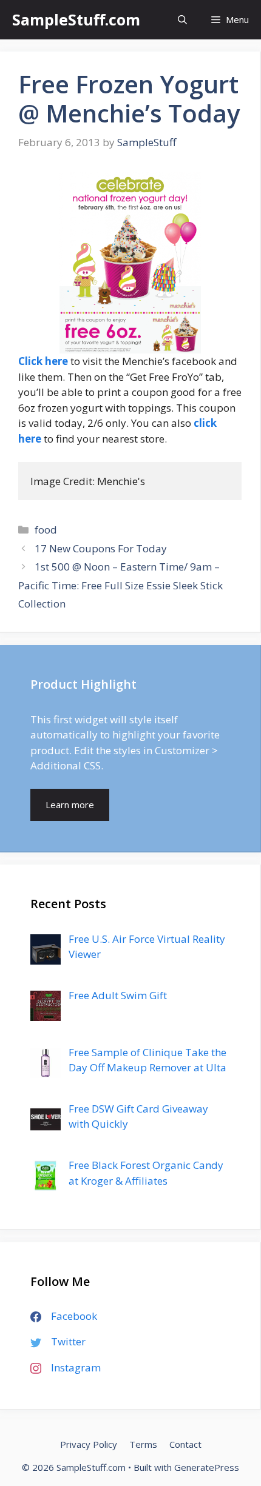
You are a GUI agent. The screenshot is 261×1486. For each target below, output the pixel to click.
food (46, 530)
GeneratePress (206, 1467)
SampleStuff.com (76, 19)
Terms (143, 1444)
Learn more (70, 804)
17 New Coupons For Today (101, 548)
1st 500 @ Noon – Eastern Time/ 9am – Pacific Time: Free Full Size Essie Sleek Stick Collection (120, 585)
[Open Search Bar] (182, 19)
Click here (43, 361)
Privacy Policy (88, 1444)
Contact (185, 1444)
